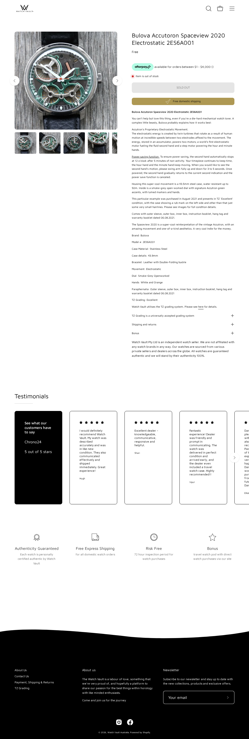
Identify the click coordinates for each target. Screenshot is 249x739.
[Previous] (14, 81)
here (201, 306)
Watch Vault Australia (118, 732)
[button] (208, 8)
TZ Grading (22, 688)
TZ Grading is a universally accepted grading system (163, 315)
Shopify (146, 732)
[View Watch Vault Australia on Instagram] (119, 722)
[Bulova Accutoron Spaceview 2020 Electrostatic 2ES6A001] (25, 143)
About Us (21, 670)
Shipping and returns (144, 324)
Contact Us (22, 676)
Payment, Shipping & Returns (34, 682)
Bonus (135, 333)
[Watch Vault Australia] (24, 8)
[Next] (117, 81)
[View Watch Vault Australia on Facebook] (130, 722)
